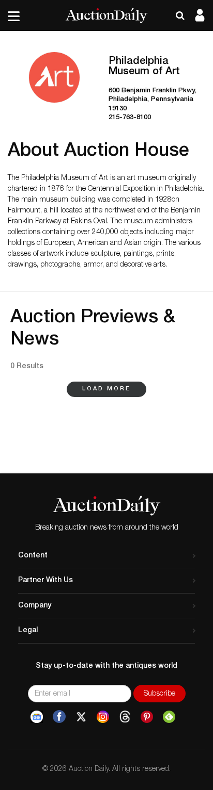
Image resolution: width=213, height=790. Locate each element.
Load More (106, 389)
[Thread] (125, 717)
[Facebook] (59, 717)
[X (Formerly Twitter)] (81, 717)
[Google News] (37, 717)
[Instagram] (103, 717)
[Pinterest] (147, 717)
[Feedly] (169, 717)
